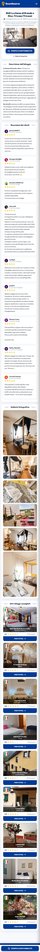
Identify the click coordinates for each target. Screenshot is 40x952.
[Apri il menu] (36, 4)
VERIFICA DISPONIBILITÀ (21, 948)
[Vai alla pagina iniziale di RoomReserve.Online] (10, 3)
